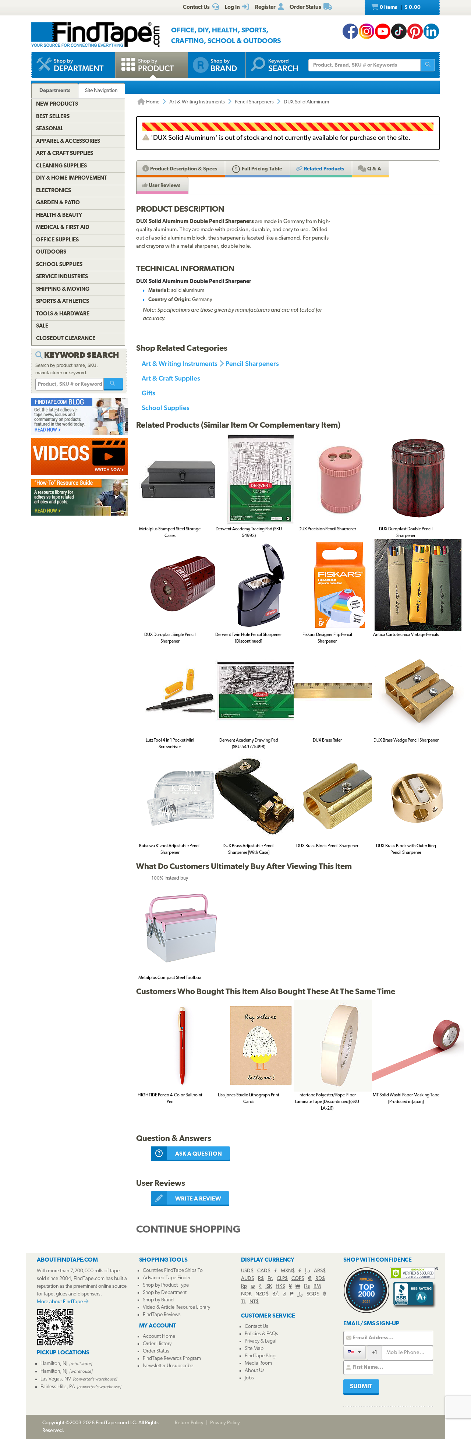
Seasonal (49, 129)
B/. (275, 1294)
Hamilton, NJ (53, 1363)
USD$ (247, 1271)
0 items (400, 7)
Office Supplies (57, 240)
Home (152, 102)
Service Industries (62, 277)
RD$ (320, 1278)
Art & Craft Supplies (171, 378)
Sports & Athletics (62, 301)
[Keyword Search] (113, 384)
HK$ (280, 1286)
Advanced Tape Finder (167, 1278)
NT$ (254, 1302)
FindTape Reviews (162, 1315)
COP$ (297, 1278)
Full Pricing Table (261, 169)
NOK (246, 1294)
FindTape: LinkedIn (431, 31)
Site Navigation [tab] (101, 90)
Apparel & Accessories (68, 141)
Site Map (254, 1348)
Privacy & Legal (260, 1341)
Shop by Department (165, 1292)
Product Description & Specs (183, 169)
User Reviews (164, 185)
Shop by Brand (158, 1300)
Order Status (156, 1351)
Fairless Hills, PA (57, 1387)
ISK (268, 1286)
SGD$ (313, 1294)
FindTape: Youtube (382, 31)
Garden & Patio (58, 203)
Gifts (148, 393)
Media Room (258, 1363)
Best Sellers (53, 117)
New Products (57, 104)
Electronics (53, 191)
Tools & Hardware (62, 314)
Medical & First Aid (62, 227)
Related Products (323, 169)
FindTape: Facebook (350, 31)
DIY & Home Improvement (71, 178)
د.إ (307, 1271)
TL (243, 1302)
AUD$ (247, 1278)
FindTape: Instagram (366, 31)
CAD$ (263, 1271)
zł (284, 1294)
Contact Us (256, 1326)
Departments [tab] (54, 90)
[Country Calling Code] (354, 1352)
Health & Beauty (59, 215)
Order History (157, 1344)
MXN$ (288, 1271)
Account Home (159, 1336)
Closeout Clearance (65, 339)
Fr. (270, 1278)
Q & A (373, 169)
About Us (255, 1370)
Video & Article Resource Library (176, 1307)
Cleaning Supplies (61, 166)
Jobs (249, 1378)
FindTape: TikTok (399, 31)
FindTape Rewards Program (172, 1358)
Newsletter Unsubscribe (168, 1366)
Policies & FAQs (261, 1334)
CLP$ (282, 1278)
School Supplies (166, 407)
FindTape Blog (260, 1356)
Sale (42, 326)
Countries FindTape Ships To (173, 1270)
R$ (261, 1278)
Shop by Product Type (166, 1285)
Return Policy (189, 1423)
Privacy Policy (225, 1423)
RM (317, 1286)
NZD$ (262, 1294)
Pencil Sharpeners (254, 102)
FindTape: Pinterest (415, 31)
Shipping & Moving (62, 289)
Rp (244, 1286)
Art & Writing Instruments (197, 102)
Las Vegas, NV (55, 1379)
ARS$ (320, 1271)
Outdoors (51, 252)
